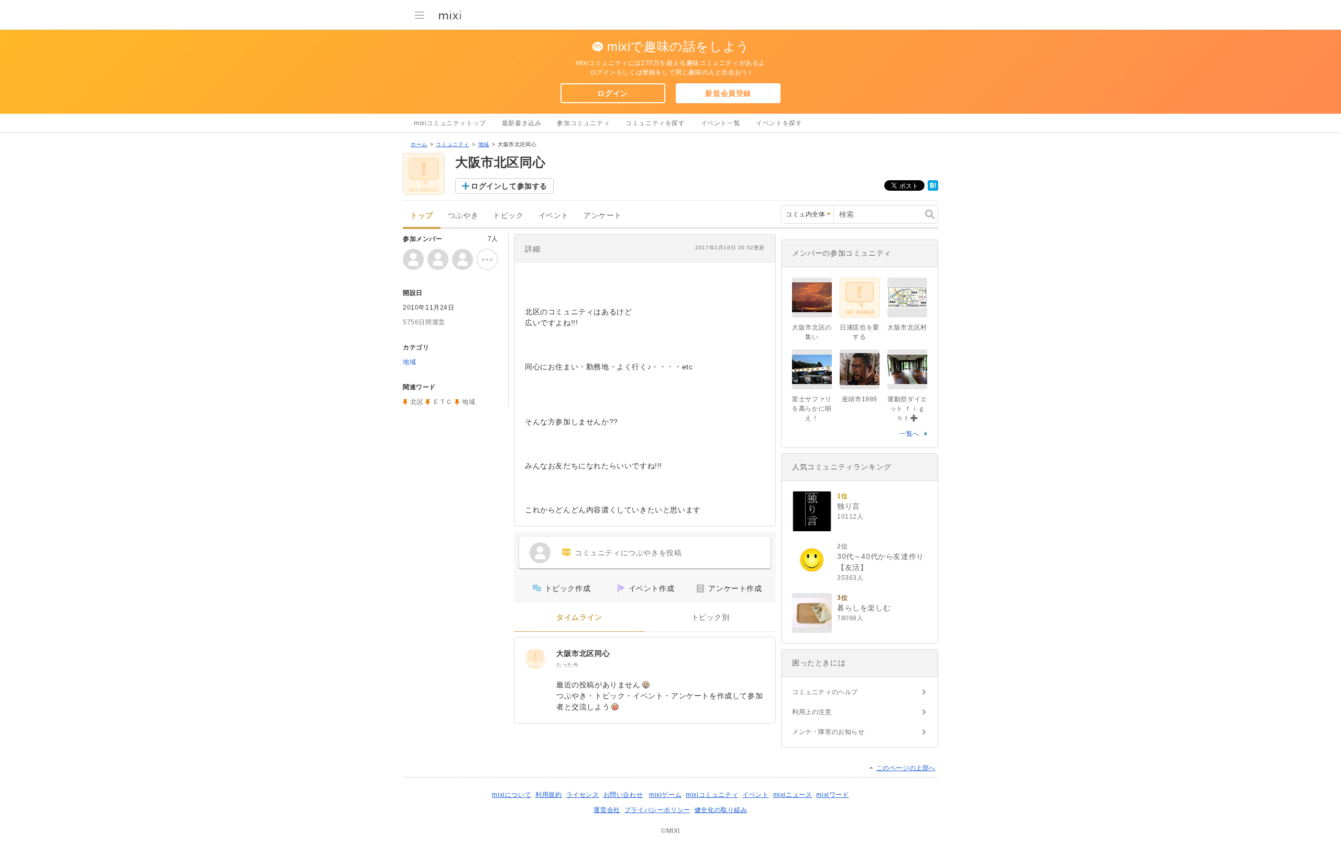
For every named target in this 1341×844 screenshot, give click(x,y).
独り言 (848, 506)
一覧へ (909, 433)
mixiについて (511, 794)
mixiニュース (792, 794)
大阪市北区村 (907, 327)
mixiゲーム (665, 794)
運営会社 (606, 810)
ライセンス (582, 794)
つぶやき (463, 216)
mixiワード (832, 794)
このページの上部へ (906, 768)
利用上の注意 (812, 712)
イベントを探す (779, 123)
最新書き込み (522, 123)
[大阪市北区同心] (535, 658)
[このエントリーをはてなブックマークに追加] (933, 188)
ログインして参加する (509, 186)
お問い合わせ (623, 794)
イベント (553, 216)
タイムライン (579, 617)
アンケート (603, 216)
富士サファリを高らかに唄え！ (812, 409)
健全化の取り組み (721, 810)
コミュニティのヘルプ (825, 692)
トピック (508, 216)
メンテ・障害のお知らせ (828, 732)
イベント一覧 (721, 123)
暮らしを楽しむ (864, 608)
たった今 (567, 664)
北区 (416, 401)
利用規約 (548, 794)
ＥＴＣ (443, 401)
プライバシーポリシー (657, 810)
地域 (483, 144)
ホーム (419, 144)
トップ (421, 216)
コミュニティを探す (655, 123)
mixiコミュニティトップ (450, 123)
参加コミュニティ (583, 123)
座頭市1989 (859, 399)
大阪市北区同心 (583, 653)
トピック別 (710, 617)
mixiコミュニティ (712, 794)
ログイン (612, 93)
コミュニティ (452, 144)
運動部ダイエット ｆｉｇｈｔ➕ (907, 409)
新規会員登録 (728, 93)
